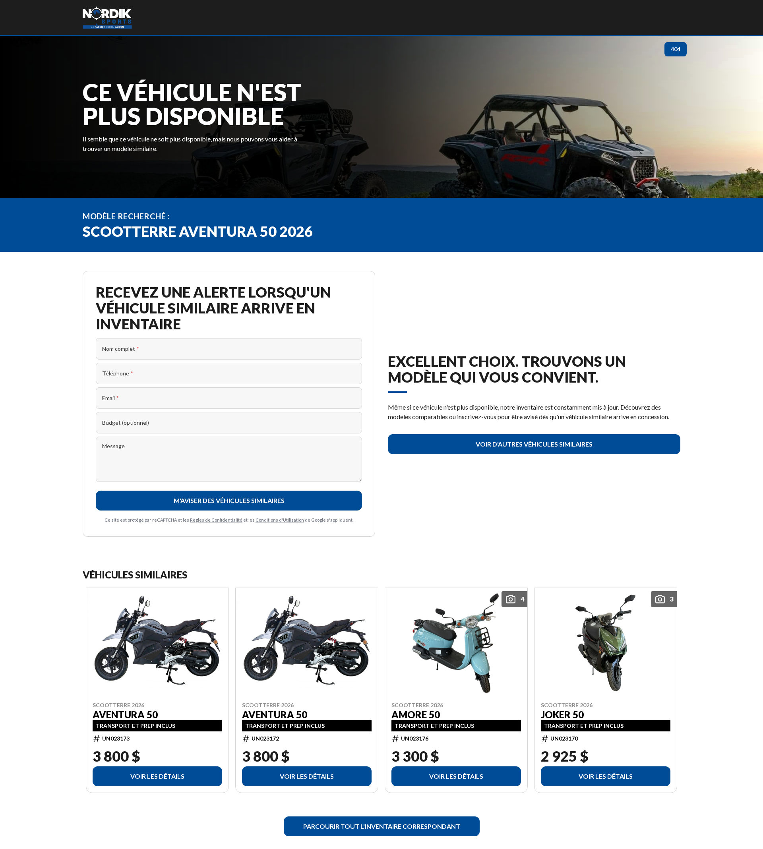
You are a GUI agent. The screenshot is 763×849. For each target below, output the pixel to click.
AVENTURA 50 (125, 714)
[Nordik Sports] (107, 17)
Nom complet (120, 348)
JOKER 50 (562, 714)
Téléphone (117, 373)
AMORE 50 (415, 714)
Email (110, 398)
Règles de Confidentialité (216, 519)
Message (113, 446)
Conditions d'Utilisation (280, 519)
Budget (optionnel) (125, 422)
